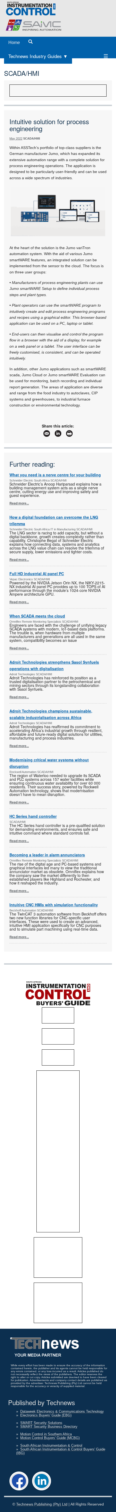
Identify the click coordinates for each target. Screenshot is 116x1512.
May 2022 (15, 138)
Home (14, 42)
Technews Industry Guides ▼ (38, 56)
